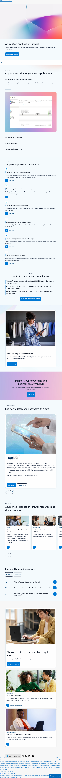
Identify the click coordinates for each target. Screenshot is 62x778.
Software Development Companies (9, 763)
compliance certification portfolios (38, 291)
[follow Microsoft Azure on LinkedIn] (29, 756)
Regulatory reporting (15, 777)
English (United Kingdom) (6, 771)
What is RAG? (3, 769)
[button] (31, 63)
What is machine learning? (13, 767)
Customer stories (4, 760)
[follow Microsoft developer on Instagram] (26, 756)
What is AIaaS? (36, 767)
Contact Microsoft (18, 775)
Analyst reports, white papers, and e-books (27, 765)
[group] (31, 451)
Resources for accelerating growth (18, 761)
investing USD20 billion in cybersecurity (40, 281)
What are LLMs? (45, 767)
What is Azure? (4, 758)
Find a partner (34, 763)
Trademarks (46, 775)
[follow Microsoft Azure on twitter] (23, 756)
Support (41, 761)
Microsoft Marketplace (24, 763)
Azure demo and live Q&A (50, 761)
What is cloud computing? (49, 765)
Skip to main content (6, 1)
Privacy (25, 775)
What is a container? (54, 767)
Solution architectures (33, 761)
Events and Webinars (10, 765)
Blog (48, 763)
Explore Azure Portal (14, 756)
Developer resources (54, 763)
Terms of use (39, 775)
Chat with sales (56, 776)
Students (2, 765)
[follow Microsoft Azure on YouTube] (33, 756)
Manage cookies (31, 775)
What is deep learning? (26, 767)
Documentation (42, 763)
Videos (40, 765)
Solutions (6, 761)
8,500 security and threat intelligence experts (38, 286)
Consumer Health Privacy (6, 775)
